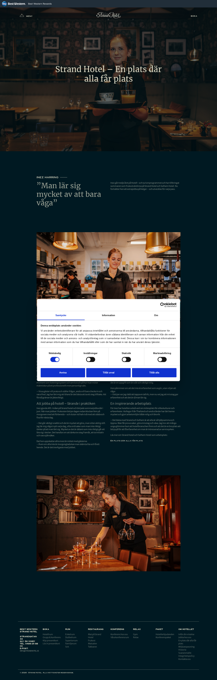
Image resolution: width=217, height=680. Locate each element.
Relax (136, 637)
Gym (135, 634)
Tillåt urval (108, 372)
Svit (67, 646)
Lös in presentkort (51, 643)
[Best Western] (14, 3)
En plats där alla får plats (126, 440)
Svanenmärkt (184, 653)
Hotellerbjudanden (165, 634)
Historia (182, 649)
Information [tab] (108, 315)
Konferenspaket (163, 637)
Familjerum (71, 643)
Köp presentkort (50, 640)
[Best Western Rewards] (40, 4)
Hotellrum (48, 634)
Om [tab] (156, 315)
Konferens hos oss (119, 634)
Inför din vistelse (186, 634)
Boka (194, 16)
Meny (29, 16)
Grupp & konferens (52, 637)
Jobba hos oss (184, 637)
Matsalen (92, 643)
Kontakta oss (184, 659)
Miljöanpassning (186, 646)
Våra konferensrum (120, 637)
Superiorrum (71, 640)
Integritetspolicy (186, 656)
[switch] (90, 359)
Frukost (91, 640)
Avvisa (63, 372)
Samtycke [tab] (60, 315)
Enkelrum (70, 634)
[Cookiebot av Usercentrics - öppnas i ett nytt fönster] (162, 304)
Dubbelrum (70, 637)
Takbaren (92, 646)
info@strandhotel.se (29, 651)
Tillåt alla (154, 372)
